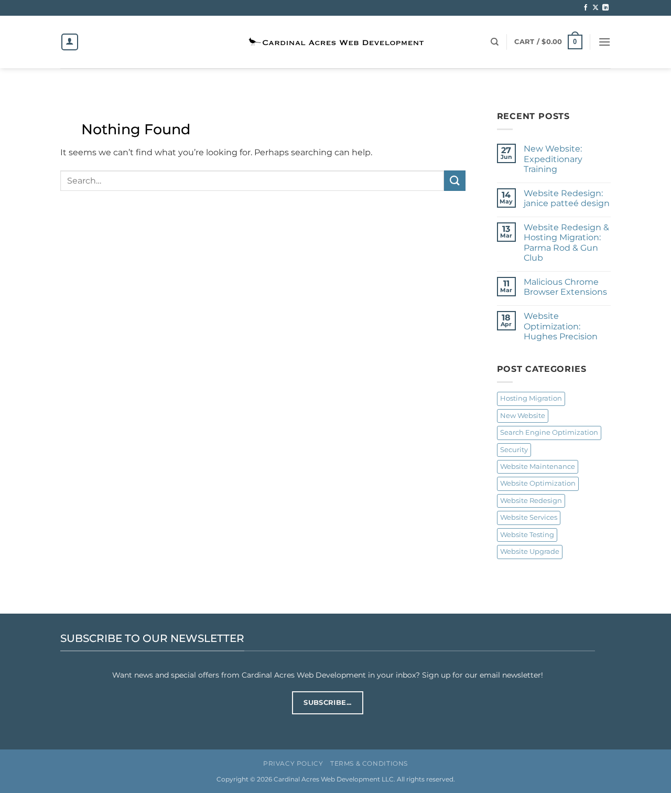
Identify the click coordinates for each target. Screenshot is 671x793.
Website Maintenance (537, 466)
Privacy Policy (293, 763)
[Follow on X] (595, 8)
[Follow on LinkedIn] (605, 8)
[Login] (69, 42)
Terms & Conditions (369, 763)
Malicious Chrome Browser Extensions (565, 287)
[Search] (495, 42)
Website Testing (527, 535)
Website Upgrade (529, 551)
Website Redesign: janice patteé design (567, 198)
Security (514, 450)
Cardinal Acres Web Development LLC (334, 779)
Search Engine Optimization (549, 432)
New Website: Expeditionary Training (553, 159)
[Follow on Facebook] (585, 8)
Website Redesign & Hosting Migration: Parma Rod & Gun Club (566, 242)
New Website (522, 416)
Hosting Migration (531, 398)
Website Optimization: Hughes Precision (561, 326)
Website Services (528, 517)
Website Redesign (531, 501)
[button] (548, 42)
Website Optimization (538, 483)
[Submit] (454, 180)
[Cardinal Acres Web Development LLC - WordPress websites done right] (336, 42)
